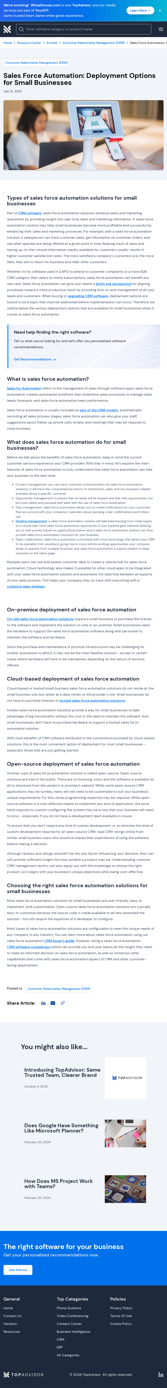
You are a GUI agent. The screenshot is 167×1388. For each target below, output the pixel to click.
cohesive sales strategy (26, 586)
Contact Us (12, 1316)
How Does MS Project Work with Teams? (58, 1184)
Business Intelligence (73, 1331)
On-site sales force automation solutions (40, 619)
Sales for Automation (24, 388)
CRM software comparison (28, 947)
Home (8, 1308)
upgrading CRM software (88, 296)
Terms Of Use (121, 1316)
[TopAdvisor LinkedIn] (161, 1374)
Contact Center (69, 1323)
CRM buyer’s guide (59, 940)
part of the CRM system (99, 410)
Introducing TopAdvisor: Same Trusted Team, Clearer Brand (62, 1072)
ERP (60, 1347)
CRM (60, 1339)
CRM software (29, 213)
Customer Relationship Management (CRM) (36, 63)
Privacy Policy (121, 1308)
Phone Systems (69, 1308)
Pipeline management (31, 521)
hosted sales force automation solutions (92, 700)
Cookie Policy (121, 1323)
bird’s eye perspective (114, 283)
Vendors (10, 1323)
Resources (11, 1331)
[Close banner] (160, 10)
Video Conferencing (73, 1316)
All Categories (68, 1355)
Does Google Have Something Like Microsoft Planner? (61, 1128)
